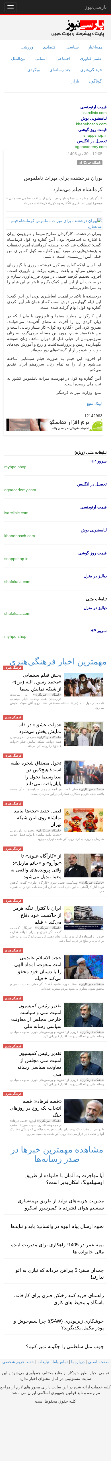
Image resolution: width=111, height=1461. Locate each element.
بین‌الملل (18, 58)
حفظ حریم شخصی (18, 1361)
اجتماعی (63, 58)
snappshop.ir (95, 135)
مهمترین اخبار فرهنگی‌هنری (58, 661)
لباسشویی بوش (94, 118)
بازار (75, 81)
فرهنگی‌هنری (91, 69)
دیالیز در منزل (95, 576)
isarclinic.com (95, 112)
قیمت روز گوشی (92, 129)
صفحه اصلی (98, 1361)
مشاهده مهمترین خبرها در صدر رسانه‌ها (57, 1154)
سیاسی (72, 47)
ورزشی (26, 47)
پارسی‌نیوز (96, 7)
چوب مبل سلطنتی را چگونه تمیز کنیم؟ (65, 1346)
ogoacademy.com (91, 146)
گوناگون (95, 81)
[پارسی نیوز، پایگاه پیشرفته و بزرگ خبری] (77, 28)
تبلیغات (43, 1361)
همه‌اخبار (95, 47)
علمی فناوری (91, 58)
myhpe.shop (15, 467)
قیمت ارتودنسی (93, 107)
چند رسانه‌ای (60, 69)
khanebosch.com (91, 124)
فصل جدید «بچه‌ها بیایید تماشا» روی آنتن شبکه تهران (37, 817)
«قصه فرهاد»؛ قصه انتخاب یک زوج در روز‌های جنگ (35, 1108)
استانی (41, 58)
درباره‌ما (78, 1361)
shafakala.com (17, 581)
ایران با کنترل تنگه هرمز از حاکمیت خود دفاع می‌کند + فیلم (37, 915)
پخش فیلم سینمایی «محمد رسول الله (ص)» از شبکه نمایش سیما (36, 682)
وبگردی (33, 69)
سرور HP (99, 461)
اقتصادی (50, 47)
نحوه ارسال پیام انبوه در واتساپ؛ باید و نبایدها (57, 1226)
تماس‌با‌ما (60, 1361)
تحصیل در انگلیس (92, 141)
